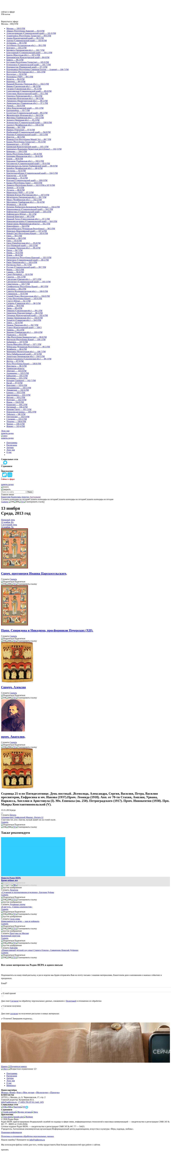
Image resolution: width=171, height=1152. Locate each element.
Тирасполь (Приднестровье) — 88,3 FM (24, 313)
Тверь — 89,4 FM (14, 308)
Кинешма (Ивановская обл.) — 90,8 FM (24, 156)
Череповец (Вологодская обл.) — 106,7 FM (26, 351)
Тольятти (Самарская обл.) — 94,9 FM (23, 320)
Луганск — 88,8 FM (15, 190)
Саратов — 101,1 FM (16, 277)
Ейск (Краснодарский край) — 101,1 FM (24, 108)
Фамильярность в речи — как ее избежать (20, 921)
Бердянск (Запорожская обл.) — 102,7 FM (25, 50)
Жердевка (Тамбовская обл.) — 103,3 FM (25, 118)
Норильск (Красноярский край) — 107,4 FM (26, 231)
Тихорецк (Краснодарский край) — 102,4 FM (27, 315)
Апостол (25, 497)
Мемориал (11, 1085)
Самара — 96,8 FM (15, 272)
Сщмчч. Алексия (13, 687)
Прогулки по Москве (19, 933)
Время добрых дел (9, 880)
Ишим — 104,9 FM (15, 402)
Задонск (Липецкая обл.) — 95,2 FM (22, 120)
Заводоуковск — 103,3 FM (18, 395)
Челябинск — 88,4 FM (16, 349)
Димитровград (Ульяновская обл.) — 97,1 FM (27, 103)
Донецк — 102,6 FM (15, 105)
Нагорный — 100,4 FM (17, 407)
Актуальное (35, 497)
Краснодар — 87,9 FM (16, 175)
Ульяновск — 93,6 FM (16, 335)
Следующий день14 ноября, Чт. (9, 525)
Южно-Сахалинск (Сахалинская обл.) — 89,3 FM (28, 359)
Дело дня (5, 431)
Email (4, 983)
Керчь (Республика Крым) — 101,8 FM (24, 154)
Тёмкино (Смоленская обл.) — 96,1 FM (24, 310)
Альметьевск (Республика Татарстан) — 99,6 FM (28, 36)
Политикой (71, 1001)
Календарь (16, 497)
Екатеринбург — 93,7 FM (18, 110)
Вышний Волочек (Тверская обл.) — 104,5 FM (27, 84)
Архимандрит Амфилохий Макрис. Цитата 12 (22, 817)
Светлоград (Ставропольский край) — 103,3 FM (28, 281)
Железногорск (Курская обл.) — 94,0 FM (24, 115)
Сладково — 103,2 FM (16, 419)
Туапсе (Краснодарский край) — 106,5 (24, 327)
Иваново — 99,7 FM (15, 127)
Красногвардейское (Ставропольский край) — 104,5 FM (32, 173)
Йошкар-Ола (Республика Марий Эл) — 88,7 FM (28, 139)
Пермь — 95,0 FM (14, 253)
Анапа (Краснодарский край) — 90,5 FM (25, 38)
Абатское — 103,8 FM (16, 371)
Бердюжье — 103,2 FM (16, 378)
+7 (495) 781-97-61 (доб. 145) (31, 1102)
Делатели (14, 890)
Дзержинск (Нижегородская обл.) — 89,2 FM (27, 101)
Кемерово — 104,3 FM (16, 151)
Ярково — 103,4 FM (15, 426)
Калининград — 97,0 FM (17, 144)
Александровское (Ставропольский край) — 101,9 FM (31, 33)
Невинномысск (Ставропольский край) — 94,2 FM (29, 209)
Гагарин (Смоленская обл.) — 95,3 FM (24, 89)
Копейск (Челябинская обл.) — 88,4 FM (24, 168)
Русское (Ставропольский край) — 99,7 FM (26, 267)
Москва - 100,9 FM (9, 24)
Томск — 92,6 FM (14, 322)
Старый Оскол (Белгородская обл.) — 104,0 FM (28, 296)
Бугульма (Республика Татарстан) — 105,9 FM (27, 62)
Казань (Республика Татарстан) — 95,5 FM (26, 142)
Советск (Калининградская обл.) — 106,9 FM (27, 291)
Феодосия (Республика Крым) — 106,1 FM (25, 339)
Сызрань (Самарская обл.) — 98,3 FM (23, 303)
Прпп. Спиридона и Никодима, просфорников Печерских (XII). (47, 630)
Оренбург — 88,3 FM (16, 238)
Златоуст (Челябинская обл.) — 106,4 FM (25, 125)
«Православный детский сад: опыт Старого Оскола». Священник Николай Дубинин (39, 950)
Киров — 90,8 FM (14, 159)
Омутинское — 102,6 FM (17, 417)
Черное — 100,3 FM (15, 424)
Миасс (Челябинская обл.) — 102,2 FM (24, 200)
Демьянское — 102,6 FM (17, 390)
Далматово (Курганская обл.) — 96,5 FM (24, 98)
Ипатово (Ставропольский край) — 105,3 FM (27, 134)
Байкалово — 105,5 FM (17, 376)
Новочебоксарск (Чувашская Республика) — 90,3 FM (30, 228)
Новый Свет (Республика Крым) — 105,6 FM (27, 233)
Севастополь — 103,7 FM (18, 284)
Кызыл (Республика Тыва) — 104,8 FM (24, 183)
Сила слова (15, 919)
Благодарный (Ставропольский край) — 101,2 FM (29, 52)
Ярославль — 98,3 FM (16, 366)
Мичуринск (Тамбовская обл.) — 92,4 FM (25, 202)
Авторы (10, 447)
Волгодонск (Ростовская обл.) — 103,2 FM (25, 72)
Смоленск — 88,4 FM (16, 289)
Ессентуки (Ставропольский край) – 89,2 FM (26, 113)
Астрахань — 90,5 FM (16, 43)
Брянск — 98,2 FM (14, 60)
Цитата (13, 815)
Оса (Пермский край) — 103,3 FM (22, 245)
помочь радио (7, 433)
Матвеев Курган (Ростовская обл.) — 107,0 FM (27, 195)
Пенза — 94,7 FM (14, 250)
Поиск (29, 492)
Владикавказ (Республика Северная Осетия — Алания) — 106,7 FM (37, 69)
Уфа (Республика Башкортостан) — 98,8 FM (26, 337)
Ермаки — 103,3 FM (15, 392)
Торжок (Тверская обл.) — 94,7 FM (22, 325)
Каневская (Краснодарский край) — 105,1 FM (27, 146)
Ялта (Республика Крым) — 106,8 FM (23, 363)
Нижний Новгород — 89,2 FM (20, 216)
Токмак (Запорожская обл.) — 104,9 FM (24, 318)
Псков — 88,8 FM (14, 255)
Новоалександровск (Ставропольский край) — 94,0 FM (31, 221)
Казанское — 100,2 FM (16, 404)
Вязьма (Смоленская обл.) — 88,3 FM (23, 86)
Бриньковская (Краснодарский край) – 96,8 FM (27, 57)
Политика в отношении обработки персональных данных (27, 1136)
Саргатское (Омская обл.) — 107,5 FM (23, 279)
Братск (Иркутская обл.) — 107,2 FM (23, 55)
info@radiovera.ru (9, 1102)
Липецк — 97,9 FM (15, 187)
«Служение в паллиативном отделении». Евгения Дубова (27, 892)
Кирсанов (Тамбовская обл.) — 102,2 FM (25, 161)
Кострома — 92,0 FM (16, 171)
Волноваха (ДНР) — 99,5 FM (19, 77)
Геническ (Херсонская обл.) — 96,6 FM (24, 96)
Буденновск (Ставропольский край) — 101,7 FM (28, 64)
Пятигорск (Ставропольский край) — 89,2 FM (27, 260)
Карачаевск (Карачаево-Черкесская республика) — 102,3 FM (33, 149)
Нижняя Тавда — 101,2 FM (18, 409)
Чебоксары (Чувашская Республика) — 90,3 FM (28, 347)
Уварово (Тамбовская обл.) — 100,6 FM (24, 332)
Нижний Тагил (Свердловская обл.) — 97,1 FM (28, 219)
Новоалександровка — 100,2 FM (21, 412)
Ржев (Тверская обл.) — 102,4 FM (21, 262)
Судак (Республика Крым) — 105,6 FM (24, 298)
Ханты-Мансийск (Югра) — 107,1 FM (23, 344)
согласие (14, 1013)
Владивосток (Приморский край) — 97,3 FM (26, 67)
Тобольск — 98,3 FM (15, 414)
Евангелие (6, 497)
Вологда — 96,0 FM (15, 79)
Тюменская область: (15, 368)
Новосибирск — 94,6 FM (17, 226)
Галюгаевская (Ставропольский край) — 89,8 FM (28, 91)
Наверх (4, 1066)
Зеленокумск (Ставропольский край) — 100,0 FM (29, 122)
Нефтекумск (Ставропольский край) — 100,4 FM (28, 212)
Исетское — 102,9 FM (16, 400)
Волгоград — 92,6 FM (16, 74)
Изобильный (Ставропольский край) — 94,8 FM (28, 132)
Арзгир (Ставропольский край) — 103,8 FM (26, 40)
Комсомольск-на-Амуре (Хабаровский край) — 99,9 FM (31, 166)
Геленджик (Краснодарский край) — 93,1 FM (27, 93)
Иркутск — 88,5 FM (15, 137)
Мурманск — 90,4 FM (16, 204)
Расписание (11, 445)
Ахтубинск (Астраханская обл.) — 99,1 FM (26, 45)
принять (5, 1150)
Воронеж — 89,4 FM (15, 81)
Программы (11, 443)
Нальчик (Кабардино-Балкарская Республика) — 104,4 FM (33, 207)
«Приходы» (54, 1092)
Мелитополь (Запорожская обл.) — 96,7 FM (26, 197)
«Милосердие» (42, 1092)
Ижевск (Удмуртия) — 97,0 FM (20, 130)
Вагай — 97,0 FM (14, 383)
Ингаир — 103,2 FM (15, 397)
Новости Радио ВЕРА (11, 878)
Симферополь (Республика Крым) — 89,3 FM (27, 286)
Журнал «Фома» (8, 1092)
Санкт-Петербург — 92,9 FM (19, 274)
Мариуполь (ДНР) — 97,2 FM (20, 192)
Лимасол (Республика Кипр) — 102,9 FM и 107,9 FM (30, 185)
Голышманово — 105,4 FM (18, 388)
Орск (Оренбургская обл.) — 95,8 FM (23, 243)
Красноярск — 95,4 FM (17, 178)
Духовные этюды (17, 904)
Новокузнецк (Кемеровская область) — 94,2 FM (28, 224)
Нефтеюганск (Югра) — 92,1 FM (21, 214)
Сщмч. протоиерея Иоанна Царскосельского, (34, 573)
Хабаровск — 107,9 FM (17, 342)
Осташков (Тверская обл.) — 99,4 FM (23, 248)
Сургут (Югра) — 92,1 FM (18, 301)
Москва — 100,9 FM (15, 28)
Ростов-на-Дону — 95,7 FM (19, 265)
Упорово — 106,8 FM (16, 421)
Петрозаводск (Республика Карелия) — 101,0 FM (28, 257)
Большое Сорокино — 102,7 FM (21, 380)
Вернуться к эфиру (9, 21)
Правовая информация (11, 1132)
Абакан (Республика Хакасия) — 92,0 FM (25, 31)
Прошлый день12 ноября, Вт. (8, 521)
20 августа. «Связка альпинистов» (16, 907)
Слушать (5, 579)
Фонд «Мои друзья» (25, 1092)
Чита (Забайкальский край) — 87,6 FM (24, 354)
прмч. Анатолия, (13, 736)
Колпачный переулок (10, 936)
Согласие (14, 1001)
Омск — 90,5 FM (14, 236)
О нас (9, 452)
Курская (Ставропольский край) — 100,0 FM (26, 180)
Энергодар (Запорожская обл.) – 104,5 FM (25, 356)
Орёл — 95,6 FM (14, 241)
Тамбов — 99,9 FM (15, 306)
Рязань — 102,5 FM (15, 269)
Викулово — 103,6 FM (16, 385)
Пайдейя (14, 948)
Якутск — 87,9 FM (15, 361)
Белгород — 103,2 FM (16, 48)
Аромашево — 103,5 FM (17, 373)
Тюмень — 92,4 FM (15, 330)
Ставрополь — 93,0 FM (17, 294)
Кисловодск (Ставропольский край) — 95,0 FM (28, 163)
